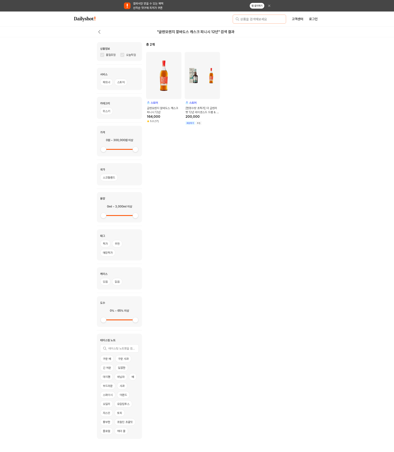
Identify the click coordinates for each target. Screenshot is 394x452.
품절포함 (111, 54)
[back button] (99, 32)
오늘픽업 (131, 54)
